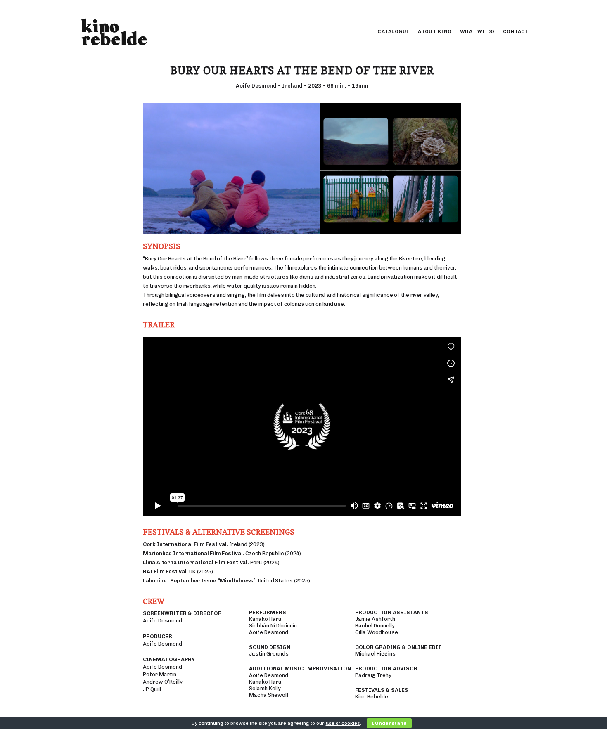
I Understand (389, 723)
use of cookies (343, 723)
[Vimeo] (522, 8)
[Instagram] (512, 8)
